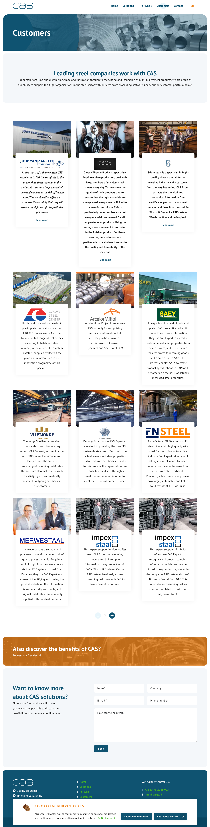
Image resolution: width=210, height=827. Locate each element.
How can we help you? (110, 713)
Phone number (159, 700)
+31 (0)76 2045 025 (157, 789)
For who (145, 6)
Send (101, 748)
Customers (163, 6)
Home (114, 6)
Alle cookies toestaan (167, 816)
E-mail (102, 700)
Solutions (128, 6)
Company (155, 688)
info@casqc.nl (153, 794)
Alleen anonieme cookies (136, 816)
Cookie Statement (106, 818)
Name (101, 688)
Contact (178, 6)
